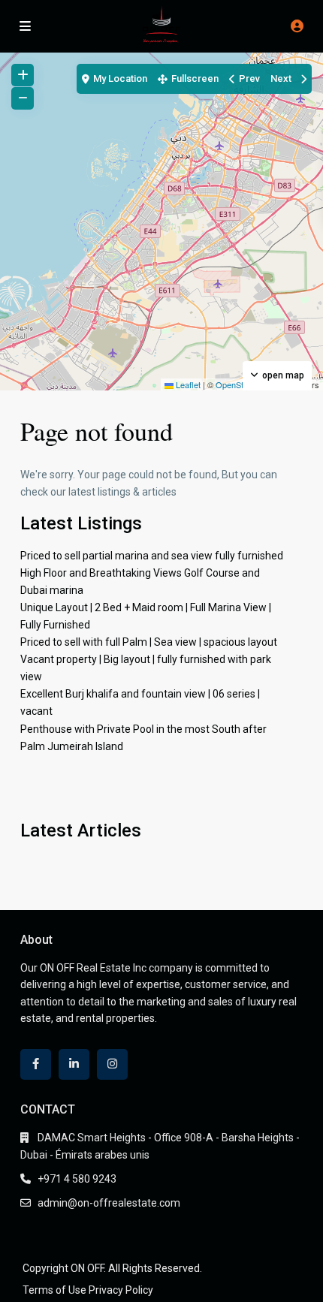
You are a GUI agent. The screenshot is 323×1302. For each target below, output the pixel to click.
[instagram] (112, 1064)
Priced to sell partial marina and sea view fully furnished (151, 556)
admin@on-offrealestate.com (109, 1203)
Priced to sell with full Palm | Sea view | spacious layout (148, 642)
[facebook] (35, 1064)
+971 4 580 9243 (77, 1179)
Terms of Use (54, 1290)
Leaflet (187, 384)
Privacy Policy (121, 1290)
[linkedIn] (74, 1064)
